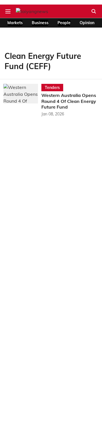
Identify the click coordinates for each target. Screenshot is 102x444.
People (64, 22)
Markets (15, 22)
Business (40, 22)
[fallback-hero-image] (22, 100)
